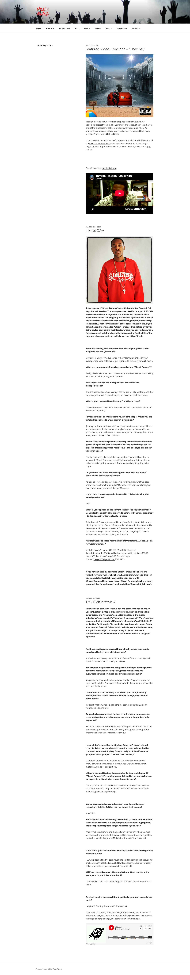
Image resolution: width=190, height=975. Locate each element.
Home (38, 28)
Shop (77, 28)
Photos (87, 28)
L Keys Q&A (94, 231)
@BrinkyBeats (112, 134)
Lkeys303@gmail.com (104, 559)
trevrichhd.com (109, 168)
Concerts (50, 28)
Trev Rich (112, 122)
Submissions (121, 28)
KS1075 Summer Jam (99, 143)
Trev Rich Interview (100, 602)
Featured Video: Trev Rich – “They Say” (115, 49)
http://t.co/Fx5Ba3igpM (102, 553)
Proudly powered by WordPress (49, 969)
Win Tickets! (64, 28)
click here (138, 572)
